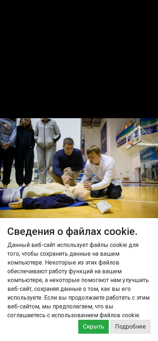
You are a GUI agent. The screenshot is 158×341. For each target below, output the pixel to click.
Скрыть (93, 326)
